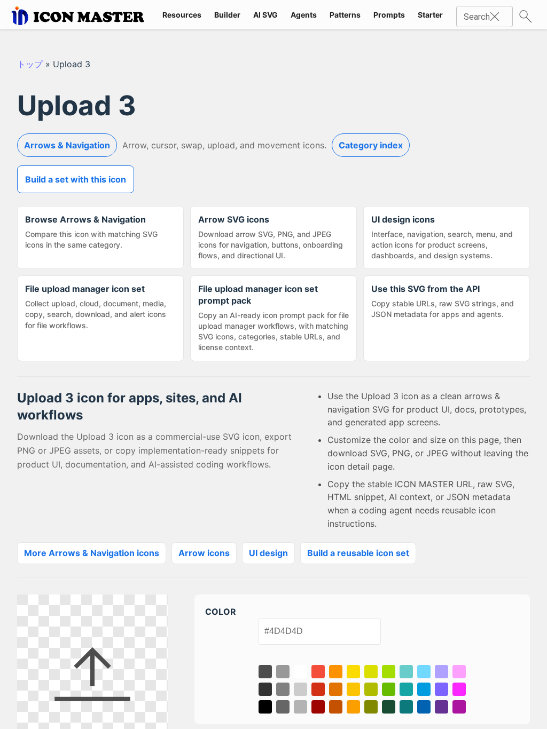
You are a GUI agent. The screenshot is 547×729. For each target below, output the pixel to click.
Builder (227, 14)
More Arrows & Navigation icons (91, 553)
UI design (268, 553)
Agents (304, 14)
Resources (181, 14)
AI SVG (265, 14)
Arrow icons (204, 553)
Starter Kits (438, 14)
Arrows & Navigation (67, 145)
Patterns (345, 14)
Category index (371, 145)
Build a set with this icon (75, 179)
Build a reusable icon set (358, 553)
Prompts (389, 14)
